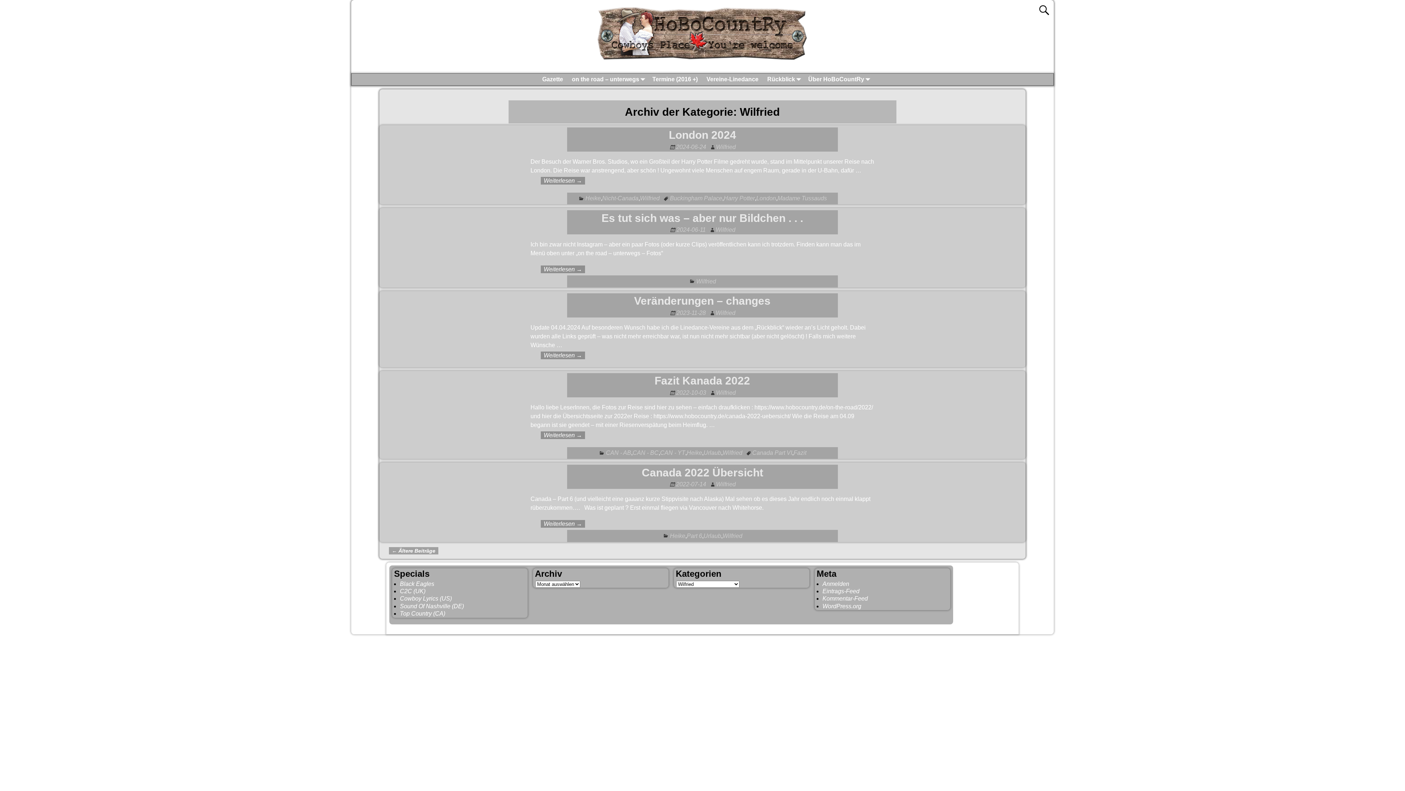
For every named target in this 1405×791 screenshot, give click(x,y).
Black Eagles (417, 584)
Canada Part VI (772, 453)
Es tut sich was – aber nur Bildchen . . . (702, 218)
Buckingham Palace (696, 198)
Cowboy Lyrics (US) (426, 598)
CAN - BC (646, 453)
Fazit (800, 453)
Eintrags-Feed (841, 591)
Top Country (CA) (422, 613)
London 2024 (702, 135)
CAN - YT (672, 453)
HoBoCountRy (427, 628)
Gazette (552, 79)
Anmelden (836, 584)
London (766, 198)
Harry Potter (739, 198)
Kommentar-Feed (845, 598)
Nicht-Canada (620, 198)
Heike (593, 198)
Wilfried (650, 198)
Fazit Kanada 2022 (702, 381)
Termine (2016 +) (675, 79)
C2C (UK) (413, 591)
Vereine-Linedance (732, 79)
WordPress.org (842, 606)
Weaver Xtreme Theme (986, 628)
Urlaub (712, 453)
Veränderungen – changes (702, 301)
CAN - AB (618, 453)
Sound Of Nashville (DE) (432, 606)
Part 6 (694, 536)
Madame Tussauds (802, 198)
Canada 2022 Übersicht (702, 473)
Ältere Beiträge (413, 551)
